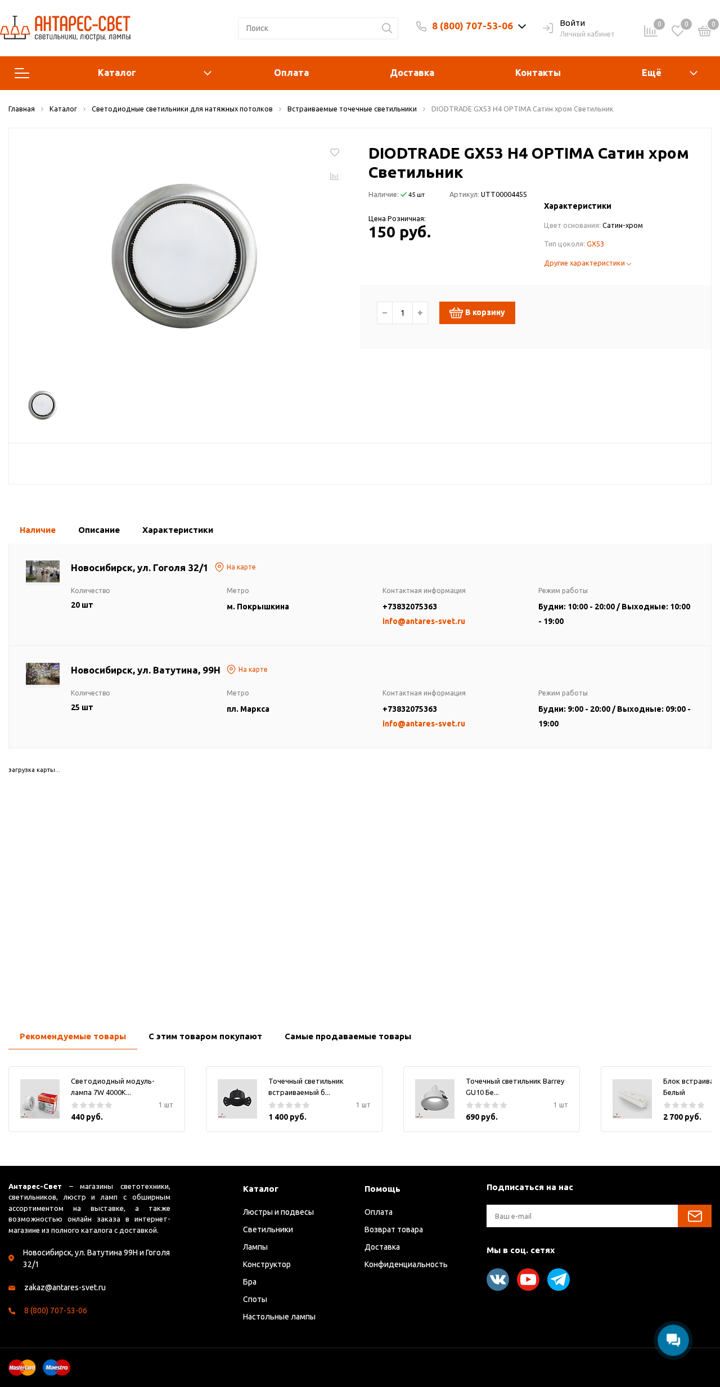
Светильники (268, 1229)
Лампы (255, 1246)
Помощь (382, 1188)
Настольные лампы (279, 1316)
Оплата (291, 73)
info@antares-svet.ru (423, 621)
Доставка (412, 73)
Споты (255, 1299)
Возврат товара (393, 1229)
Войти (572, 23)
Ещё (652, 73)
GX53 (595, 244)
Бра (249, 1281)
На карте (241, 567)
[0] (705, 32)
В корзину (485, 312)
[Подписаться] (695, 1216)
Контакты (538, 73)
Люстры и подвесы (278, 1212)
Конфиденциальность (406, 1264)
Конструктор (267, 1264)
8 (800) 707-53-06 (472, 25)
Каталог (117, 73)
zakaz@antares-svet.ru (65, 1287)
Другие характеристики (585, 263)
